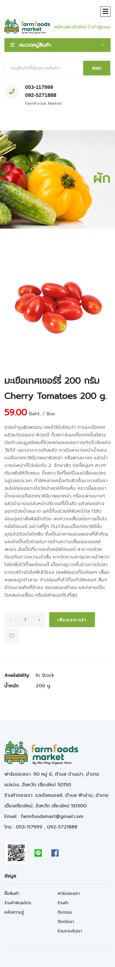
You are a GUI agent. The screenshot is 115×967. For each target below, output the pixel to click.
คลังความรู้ (14, 912)
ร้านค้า (63, 903)
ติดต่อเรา (66, 922)
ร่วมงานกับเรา (70, 931)
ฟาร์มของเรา (69, 893)
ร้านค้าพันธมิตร (17, 903)
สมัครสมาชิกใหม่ (70, 27)
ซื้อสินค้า (11, 893)
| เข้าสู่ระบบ (99, 27)
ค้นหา (96, 68)
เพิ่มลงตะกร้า (72, 620)
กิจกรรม (65, 912)
